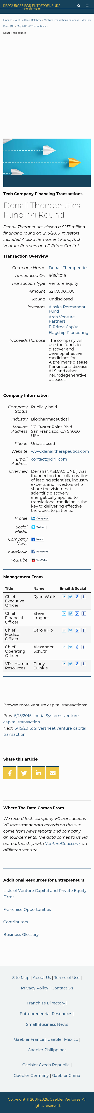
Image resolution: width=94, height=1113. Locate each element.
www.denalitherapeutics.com (60, 451)
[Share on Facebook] (9, 772)
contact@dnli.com (49, 459)
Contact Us (62, 988)
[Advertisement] (47, 87)
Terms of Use (67, 977)
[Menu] (87, 6)
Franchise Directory (46, 1003)
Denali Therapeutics (68, 268)
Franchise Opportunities (27, 909)
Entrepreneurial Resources (46, 1013)
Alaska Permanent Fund (67, 309)
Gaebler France (29, 1039)
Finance (7, 20)
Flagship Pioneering (68, 332)
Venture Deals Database (28, 20)
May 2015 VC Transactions (31, 26)
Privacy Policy (34, 988)
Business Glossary (21, 934)
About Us (42, 977)
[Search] (78, 6)
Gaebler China (66, 1075)
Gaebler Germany (31, 1075)
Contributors (15, 922)
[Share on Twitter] (24, 772)
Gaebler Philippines (47, 1050)
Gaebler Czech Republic (46, 1065)
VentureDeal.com (62, 843)
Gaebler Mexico (62, 1039)
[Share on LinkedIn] (38, 772)
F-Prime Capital (64, 327)
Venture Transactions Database (61, 20)
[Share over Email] (52, 772)
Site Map (21, 977)
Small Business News (47, 1024)
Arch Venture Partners (62, 319)
